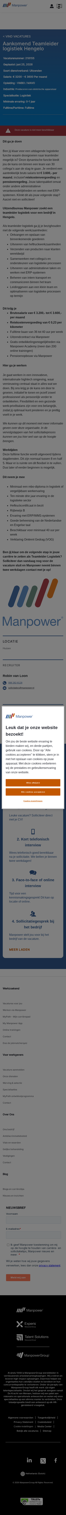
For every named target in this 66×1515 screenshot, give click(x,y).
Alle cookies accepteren (33, 792)
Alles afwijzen (33, 783)
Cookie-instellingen (32, 801)
